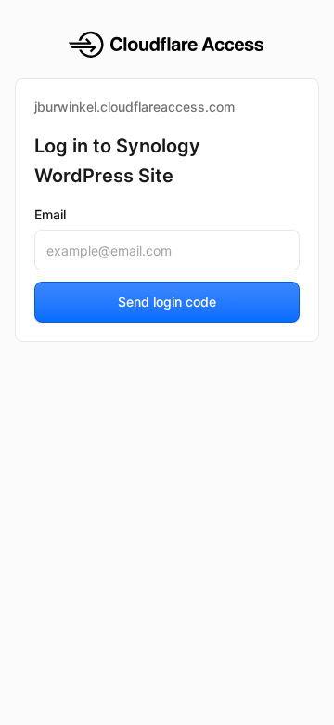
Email (50, 214)
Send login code (167, 302)
